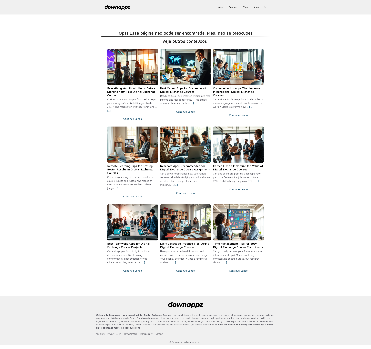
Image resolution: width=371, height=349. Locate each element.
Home (220, 7)
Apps (256, 7)
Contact (159, 334)
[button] (266, 7)
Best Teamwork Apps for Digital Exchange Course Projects (128, 245)
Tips (245, 7)
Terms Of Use (130, 334)
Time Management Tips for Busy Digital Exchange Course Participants (238, 245)
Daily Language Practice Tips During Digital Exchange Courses (184, 245)
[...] (109, 110)
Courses (233, 7)
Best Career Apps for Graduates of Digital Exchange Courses (183, 90)
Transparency (146, 334)
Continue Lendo (132, 118)
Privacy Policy (114, 334)
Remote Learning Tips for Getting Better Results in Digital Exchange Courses (130, 169)
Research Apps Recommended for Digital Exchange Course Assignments (185, 167)
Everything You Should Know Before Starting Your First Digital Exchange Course (131, 92)
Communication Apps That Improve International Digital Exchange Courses (236, 92)
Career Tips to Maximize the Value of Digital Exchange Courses (238, 167)
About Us (100, 334)
